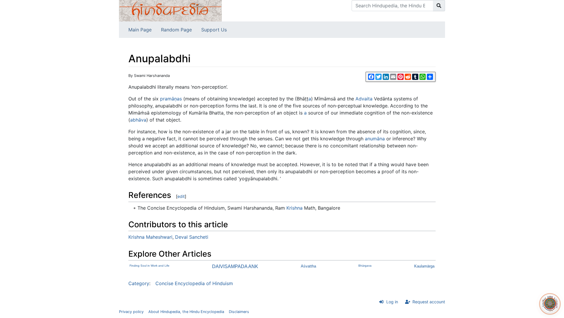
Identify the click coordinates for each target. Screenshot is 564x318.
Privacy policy (131, 311)
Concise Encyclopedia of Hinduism (194, 283)
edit (181, 196)
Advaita (363, 99)
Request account (428, 301)
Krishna (294, 208)
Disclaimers (239, 311)
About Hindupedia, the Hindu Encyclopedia (186, 311)
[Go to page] (439, 5)
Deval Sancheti (191, 237)
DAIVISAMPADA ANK (235, 266)
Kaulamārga (424, 266)
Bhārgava (365, 265)
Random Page (176, 30)
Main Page (140, 30)
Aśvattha (308, 266)
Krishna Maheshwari (150, 237)
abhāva (138, 120)
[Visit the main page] (170, 10)
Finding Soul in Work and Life (149, 265)
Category (138, 283)
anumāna (375, 139)
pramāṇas (171, 99)
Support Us (214, 30)
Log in (392, 301)
